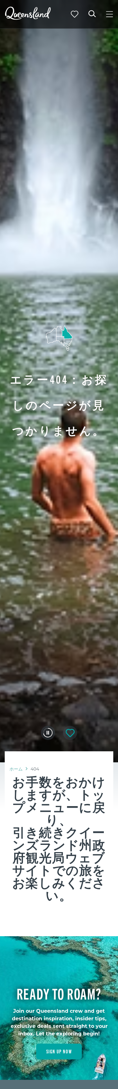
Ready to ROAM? (59, 993)
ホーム (16, 769)
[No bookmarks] (74, 14)
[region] (59, 845)
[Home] (28, 17)
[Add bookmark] (70, 733)
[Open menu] (109, 14)
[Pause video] (48, 732)
